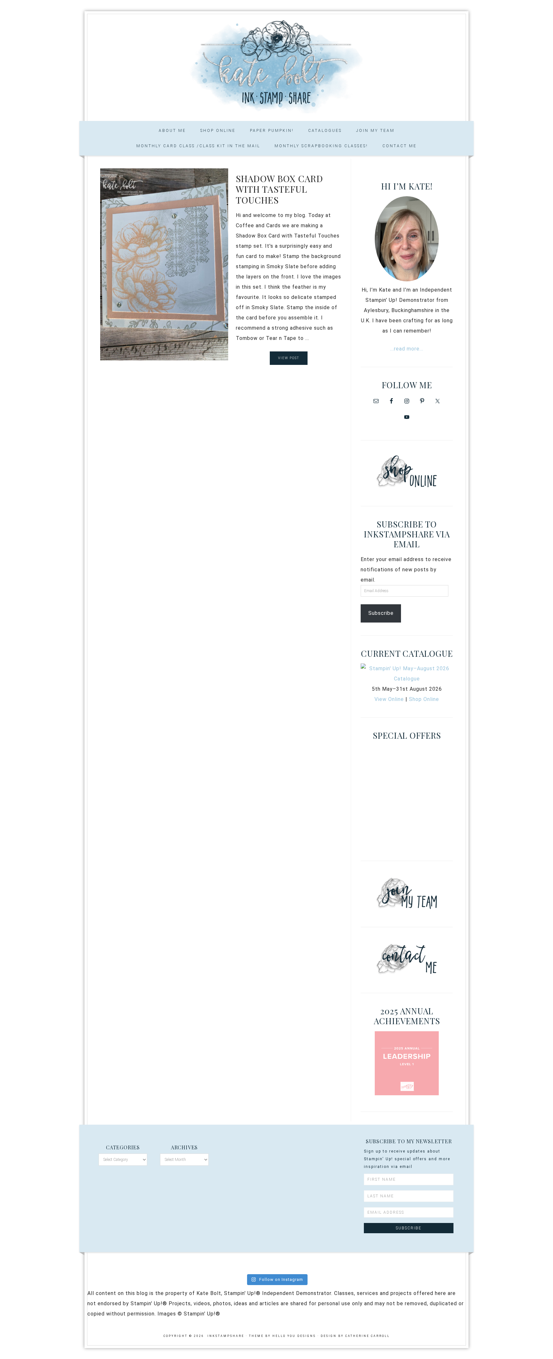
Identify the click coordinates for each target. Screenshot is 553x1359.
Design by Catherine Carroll (355, 1336)
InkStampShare (276, 65)
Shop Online (424, 699)
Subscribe (381, 613)
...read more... (406, 349)
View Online (389, 699)
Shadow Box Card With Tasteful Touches (279, 189)
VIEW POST (288, 358)
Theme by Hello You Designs (282, 1336)
